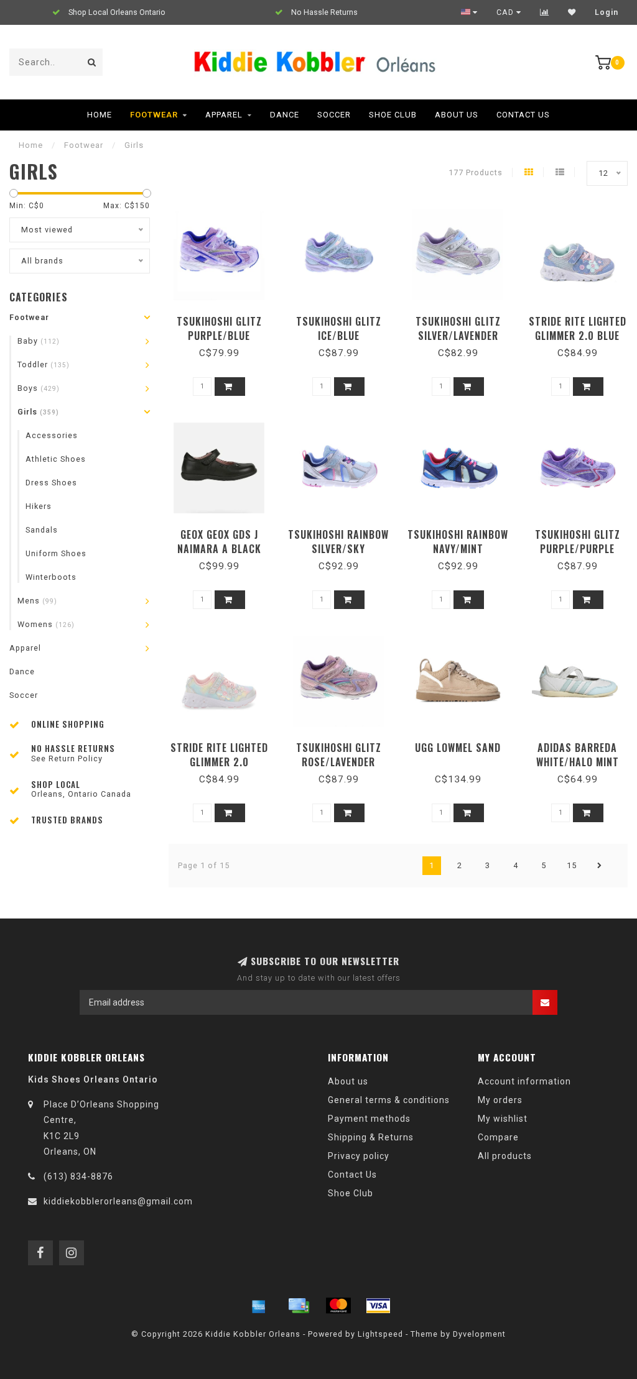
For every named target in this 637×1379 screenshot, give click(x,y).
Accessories (52, 435)
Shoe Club (393, 114)
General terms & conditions (389, 1100)
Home (99, 114)
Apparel (224, 114)
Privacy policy (358, 1156)
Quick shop (225, 317)
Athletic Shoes (56, 459)
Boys (38, 388)
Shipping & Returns (371, 1137)
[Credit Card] (298, 1305)
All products (505, 1156)
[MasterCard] (338, 1305)
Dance (284, 114)
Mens (37, 600)
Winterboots (51, 577)
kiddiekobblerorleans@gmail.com (118, 1201)
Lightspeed (380, 1334)
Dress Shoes (51, 482)
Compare (498, 1137)
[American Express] (258, 1305)
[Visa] (378, 1305)
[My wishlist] (572, 12)
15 (572, 865)
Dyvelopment (479, 1334)
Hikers (39, 506)
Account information (524, 1081)
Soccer (334, 114)
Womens (46, 624)
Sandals (42, 529)
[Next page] (599, 865)
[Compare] (544, 12)
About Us (456, 114)
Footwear (154, 114)
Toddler (43, 364)
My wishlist (503, 1119)
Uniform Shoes (56, 553)
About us (348, 1081)
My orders (500, 1100)
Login (606, 12)
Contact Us (523, 114)
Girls (38, 411)
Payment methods (369, 1119)
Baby (38, 341)
